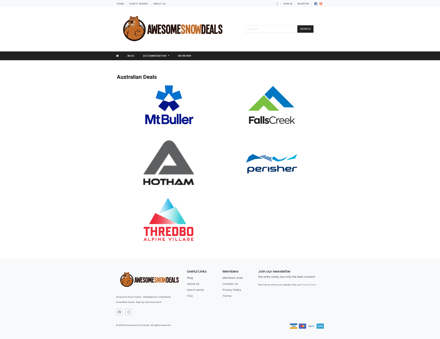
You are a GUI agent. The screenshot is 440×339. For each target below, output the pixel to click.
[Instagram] (321, 3)
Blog (131, 55)
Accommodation (154, 55)
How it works (138, 3)
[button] (277, 3)
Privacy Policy (232, 290)
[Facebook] (315, 3)
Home (120, 3)
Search (305, 29)
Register (303, 3)
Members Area (233, 278)
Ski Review (184, 55)
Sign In (287, 3)
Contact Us (230, 284)
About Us (159, 3)
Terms (227, 296)
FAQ (190, 296)
